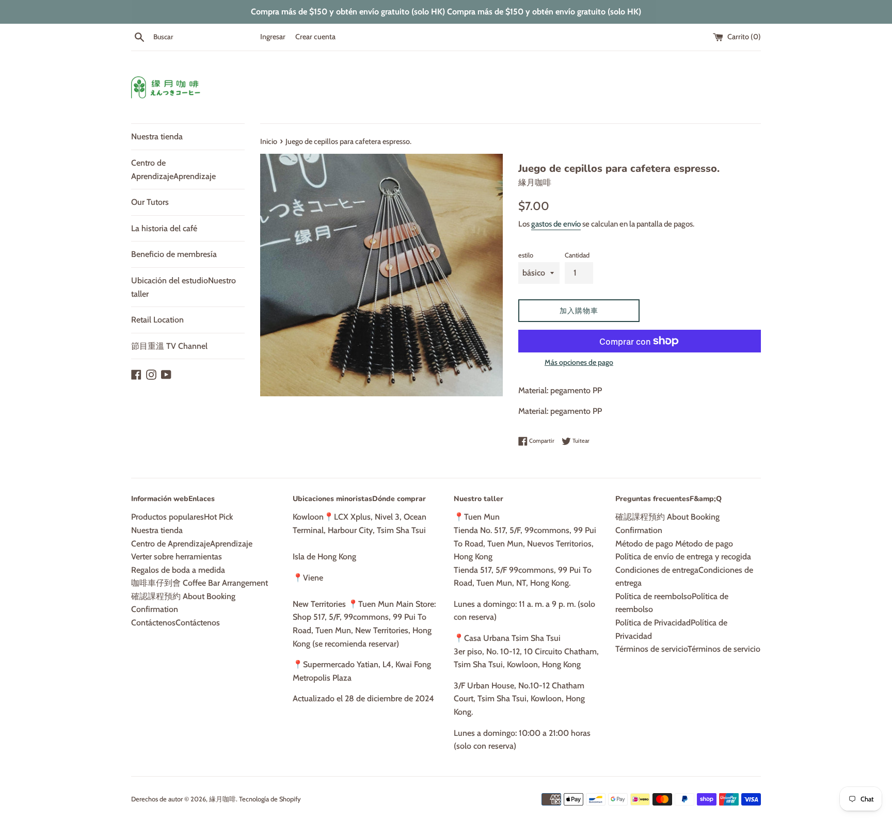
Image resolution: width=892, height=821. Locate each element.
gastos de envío (556, 224)
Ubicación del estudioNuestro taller (183, 287)
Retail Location (157, 320)
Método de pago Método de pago (674, 544)
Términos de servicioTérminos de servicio (687, 649)
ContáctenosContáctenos (175, 622)
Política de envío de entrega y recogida (683, 556)
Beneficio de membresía (174, 254)
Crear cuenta (315, 36)
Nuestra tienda (157, 136)
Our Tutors (150, 202)
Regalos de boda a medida (178, 570)
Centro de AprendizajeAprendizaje (173, 169)
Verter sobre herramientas (176, 556)
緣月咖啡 (222, 799)
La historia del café (164, 228)
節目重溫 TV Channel (169, 346)
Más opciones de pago (579, 362)
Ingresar (272, 36)
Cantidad (577, 255)
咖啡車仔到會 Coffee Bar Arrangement (199, 583)
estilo (525, 255)
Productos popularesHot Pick (182, 517)
